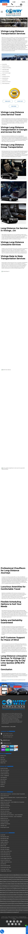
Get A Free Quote (17, 686)
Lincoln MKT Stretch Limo (5, 854)
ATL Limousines (15, 903)
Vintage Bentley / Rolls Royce (6, 870)
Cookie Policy (3, 782)
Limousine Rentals (13, 894)
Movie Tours (3, 759)
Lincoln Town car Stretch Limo (6, 851)
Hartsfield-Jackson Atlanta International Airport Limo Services (11, 907)
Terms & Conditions (4, 917)
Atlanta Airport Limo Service (17, 881)
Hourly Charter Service (5, 795)
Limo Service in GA (17, 899)
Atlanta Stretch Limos (3, 890)
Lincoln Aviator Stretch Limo (6, 856)
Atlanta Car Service (7, 896)
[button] (2, 12)
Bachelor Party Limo (4, 818)
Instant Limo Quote (4, 768)
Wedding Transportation (5, 803)
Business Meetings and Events (6, 800)
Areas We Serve (4, 779)
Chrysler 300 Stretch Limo (5, 852)
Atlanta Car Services (20, 874)
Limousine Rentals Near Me (18, 905)
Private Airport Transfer (5, 827)
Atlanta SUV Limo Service (16, 901)
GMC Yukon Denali (4, 843)
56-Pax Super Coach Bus (5, 869)
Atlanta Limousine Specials (8, 899)
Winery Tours (3, 762)
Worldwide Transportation (5, 823)
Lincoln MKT (3, 834)
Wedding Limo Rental (7, 879)
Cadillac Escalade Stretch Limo (6, 861)
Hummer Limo (9, 888)
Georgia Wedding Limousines (20, 877)
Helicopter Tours (4, 825)
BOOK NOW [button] (4, 680)
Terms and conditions (5, 771)
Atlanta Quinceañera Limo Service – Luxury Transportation (11, 816)
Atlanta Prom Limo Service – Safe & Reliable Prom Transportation (12, 802)
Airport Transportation (15, 896)
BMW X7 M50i (3, 845)
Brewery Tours (3, 755)
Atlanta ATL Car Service (23, 903)
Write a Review (26, 929)
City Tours (2, 757)
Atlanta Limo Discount (4, 905)
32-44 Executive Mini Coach (6, 867)
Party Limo (10, 905)
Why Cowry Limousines (5, 770)
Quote (23, 2)
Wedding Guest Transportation (9, 885)
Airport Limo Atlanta (23, 892)
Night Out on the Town (5, 807)
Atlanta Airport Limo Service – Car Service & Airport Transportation (13, 793)
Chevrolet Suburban (4, 840)
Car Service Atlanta (7, 883)
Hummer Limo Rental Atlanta (20, 890)
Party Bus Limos (11, 890)
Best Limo (25, 905)
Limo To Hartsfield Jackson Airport (12, 892)
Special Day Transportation (5, 805)
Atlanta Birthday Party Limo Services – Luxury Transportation (12, 814)
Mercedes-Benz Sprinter (5, 847)
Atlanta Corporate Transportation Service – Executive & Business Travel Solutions (14, 798)
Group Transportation (4, 821)
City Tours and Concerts (5, 811)
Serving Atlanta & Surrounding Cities (11, 912)
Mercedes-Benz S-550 (5, 836)
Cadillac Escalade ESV (4, 842)
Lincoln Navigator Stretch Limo (6, 858)
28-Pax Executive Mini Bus (5, 865)
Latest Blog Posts (4, 777)
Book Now (4, 2)
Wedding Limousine (17, 888)
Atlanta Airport (24, 888)
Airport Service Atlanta (16, 883)
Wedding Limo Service (19, 885)
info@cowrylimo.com (7, 743)
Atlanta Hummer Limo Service (6, 901)
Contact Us (3, 784)
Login (14, 2)
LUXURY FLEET (9, 679)
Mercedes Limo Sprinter (5, 849)
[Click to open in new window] (12, 4)
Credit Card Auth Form (5, 773)
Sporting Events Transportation (6, 812)
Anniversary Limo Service (5, 809)
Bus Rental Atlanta (10, 877)
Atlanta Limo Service (7, 881)
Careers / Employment (5, 775)
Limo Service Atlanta (16, 879)
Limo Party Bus (3, 863)
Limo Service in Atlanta (12, 874)
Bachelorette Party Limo (5, 820)
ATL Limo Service (9, 903)
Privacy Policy (12, 917)
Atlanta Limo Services (4, 874)
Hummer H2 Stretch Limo (5, 860)
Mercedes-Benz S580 (4, 838)
